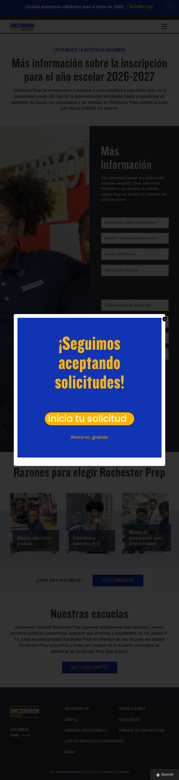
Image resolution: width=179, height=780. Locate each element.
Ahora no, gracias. (89, 437)
